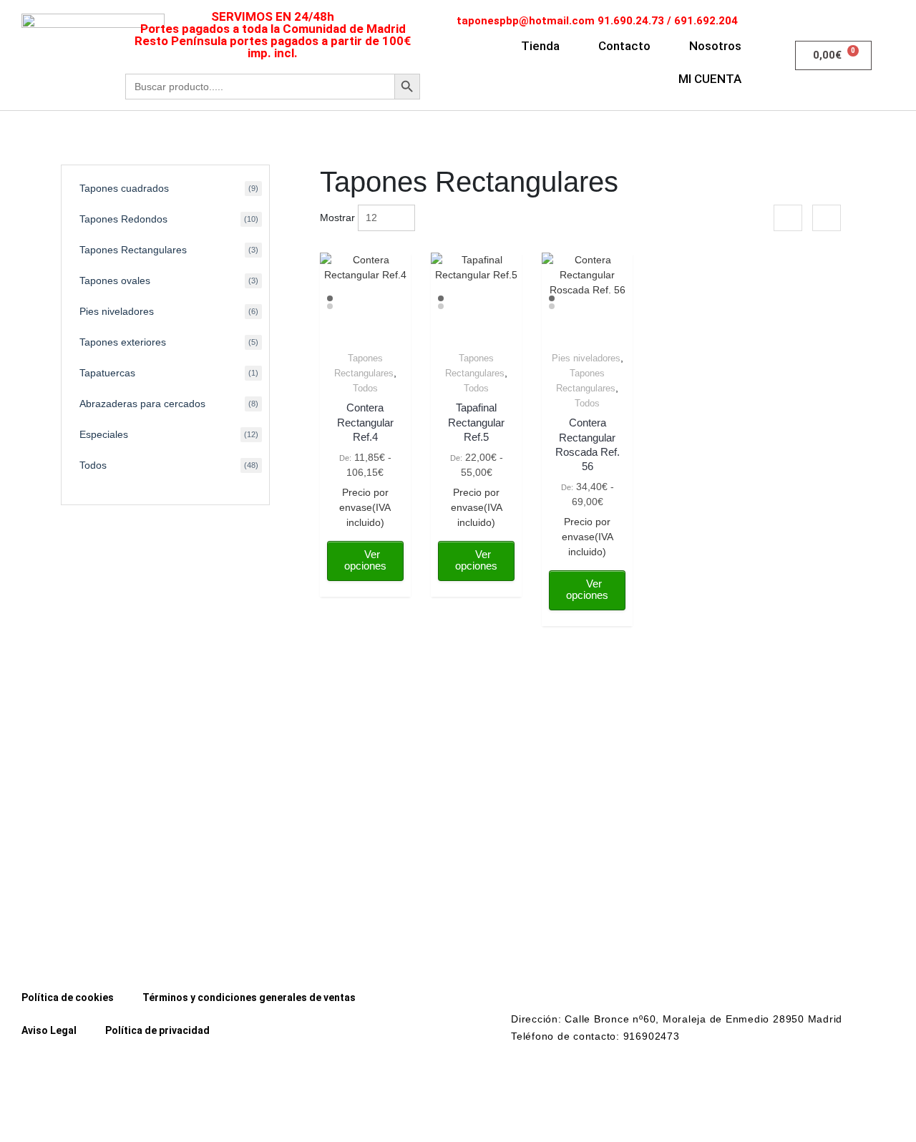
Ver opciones (365, 560)
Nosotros (715, 46)
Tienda (540, 46)
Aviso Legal (49, 1030)
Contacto (624, 46)
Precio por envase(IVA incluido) (365, 507)
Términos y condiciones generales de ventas (249, 997)
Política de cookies (67, 997)
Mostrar (337, 217)
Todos (365, 388)
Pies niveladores (586, 358)
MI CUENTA (709, 79)
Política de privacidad (157, 1030)
